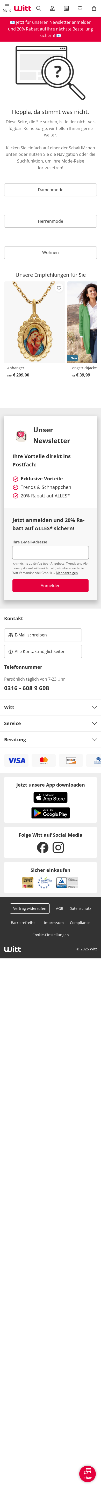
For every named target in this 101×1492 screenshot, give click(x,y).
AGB (59, 908)
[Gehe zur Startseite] (23, 8)
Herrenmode (50, 221)
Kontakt (13, 618)
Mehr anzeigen (67, 573)
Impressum (54, 922)
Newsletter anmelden (70, 22)
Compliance (80, 922)
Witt (9, 707)
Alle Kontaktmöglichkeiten (40, 651)
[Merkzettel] (80, 8)
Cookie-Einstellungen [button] (50, 934)
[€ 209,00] (34, 322)
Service (12, 723)
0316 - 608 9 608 (26, 688)
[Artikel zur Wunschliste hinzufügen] (59, 287)
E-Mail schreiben (28, 636)
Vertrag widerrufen (29, 908)
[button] (7, 8)
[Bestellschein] (66, 8)
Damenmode (50, 190)
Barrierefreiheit (24, 922)
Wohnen (50, 252)
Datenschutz (80, 908)
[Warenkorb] (94, 8)
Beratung (15, 739)
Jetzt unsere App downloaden (50, 785)
